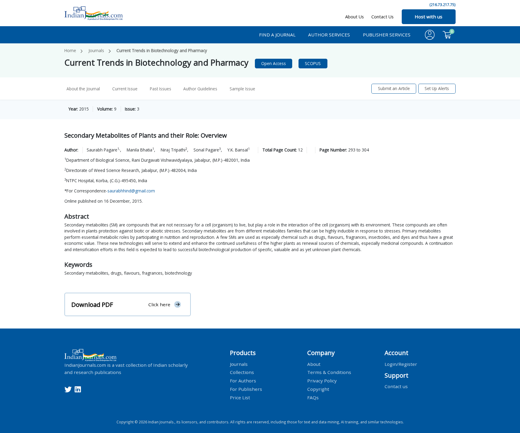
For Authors (243, 381)
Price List (240, 397)
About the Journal (83, 89)
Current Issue (125, 89)
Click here (159, 304)
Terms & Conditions (329, 372)
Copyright (318, 389)
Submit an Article (394, 88)
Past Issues (160, 89)
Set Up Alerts (437, 88)
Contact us (396, 386)
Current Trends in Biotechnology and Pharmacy (161, 50)
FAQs (313, 397)
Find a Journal (277, 35)
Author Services (329, 35)
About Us (354, 17)
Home (70, 50)
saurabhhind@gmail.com (131, 191)
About (313, 364)
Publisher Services (386, 35)
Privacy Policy (322, 381)
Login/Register (401, 364)
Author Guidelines (200, 89)
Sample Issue (242, 89)
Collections (242, 372)
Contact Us (382, 17)
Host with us (428, 17)
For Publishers (246, 389)
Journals (96, 50)
